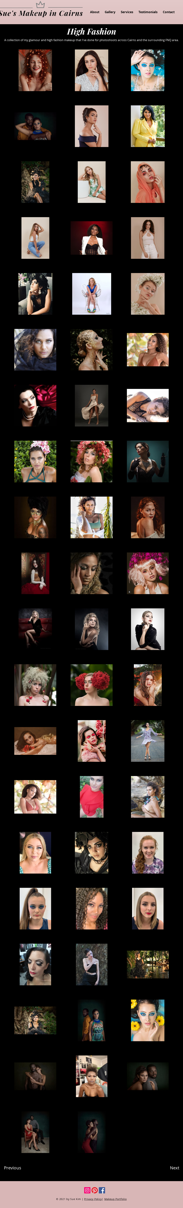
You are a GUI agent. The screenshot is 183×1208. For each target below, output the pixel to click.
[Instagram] (87, 1190)
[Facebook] (102, 1190)
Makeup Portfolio (115, 1199)
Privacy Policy (93, 1199)
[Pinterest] (95, 1190)
